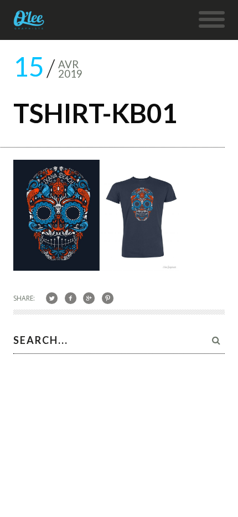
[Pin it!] (107, 297)
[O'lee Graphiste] (29, 24)
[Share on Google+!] (89, 297)
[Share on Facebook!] (70, 297)
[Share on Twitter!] (51, 297)
